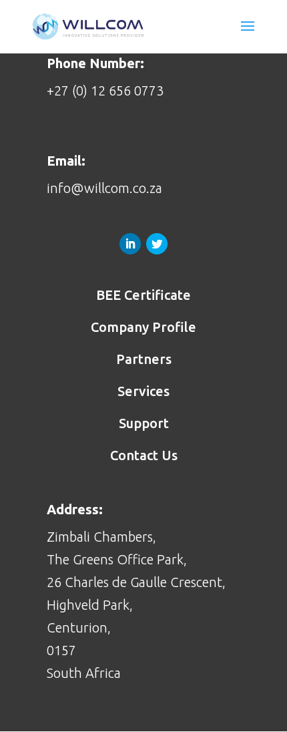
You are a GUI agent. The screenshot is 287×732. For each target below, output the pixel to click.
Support (144, 423)
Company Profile (143, 327)
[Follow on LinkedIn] (130, 243)
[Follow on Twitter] (157, 243)
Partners (144, 359)
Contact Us (144, 455)
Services (143, 391)
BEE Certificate (143, 295)
